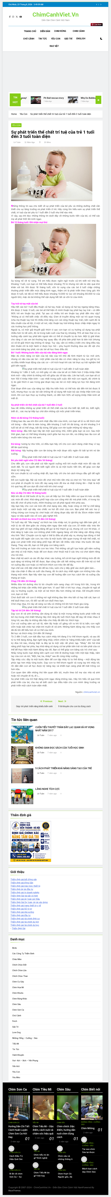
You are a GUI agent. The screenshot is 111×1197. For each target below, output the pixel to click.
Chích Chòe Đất (19, 965)
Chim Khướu (17, 993)
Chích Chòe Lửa (19, 970)
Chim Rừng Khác (19, 998)
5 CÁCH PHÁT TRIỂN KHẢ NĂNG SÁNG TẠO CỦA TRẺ (63, 768)
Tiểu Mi (15, 1043)
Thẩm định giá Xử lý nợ (21, 909)
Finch (14, 1021)
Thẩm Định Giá (18, 928)
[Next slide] (101, 4)
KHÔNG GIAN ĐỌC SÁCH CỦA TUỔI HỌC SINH (59, 747)
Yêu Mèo (16, 1077)
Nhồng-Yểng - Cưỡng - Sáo (91, 1123)
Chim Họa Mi (18, 987)
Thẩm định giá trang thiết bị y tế (25, 905)
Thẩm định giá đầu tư (20, 915)
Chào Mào (17, 959)
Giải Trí (68, 38)
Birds (14, 948)
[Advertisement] (55, 72)
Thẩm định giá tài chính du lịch (24, 922)
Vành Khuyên (18, 1055)
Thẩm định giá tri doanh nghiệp (24, 892)
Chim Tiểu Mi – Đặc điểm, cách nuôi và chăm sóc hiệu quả (43, 1130)
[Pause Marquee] (98, 100)
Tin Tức (42, 38)
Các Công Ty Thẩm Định (23, 953)
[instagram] (13, 16)
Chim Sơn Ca (18, 1010)
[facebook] (9, 16)
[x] (17, 16)
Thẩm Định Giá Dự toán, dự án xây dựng (29, 902)
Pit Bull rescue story (37, 98)
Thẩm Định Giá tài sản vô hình (24, 896)
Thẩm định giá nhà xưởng (22, 912)
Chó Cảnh (28, 38)
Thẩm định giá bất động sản (23, 879)
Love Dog (16, 1032)
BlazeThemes (14, 1190)
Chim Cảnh (79, 31)
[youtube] (21, 16)
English (80, 38)
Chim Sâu (16, 1004)
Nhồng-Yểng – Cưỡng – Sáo (24, 1038)
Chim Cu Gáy (18, 981)
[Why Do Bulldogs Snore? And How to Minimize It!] (56, 99)
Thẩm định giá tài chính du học (24, 925)
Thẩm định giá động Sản (21, 882)
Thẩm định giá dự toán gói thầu (25, 899)
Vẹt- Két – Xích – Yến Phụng (25, 1060)
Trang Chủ (30, 31)
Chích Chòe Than (20, 976)
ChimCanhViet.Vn (55, 14)
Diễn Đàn (45, 31)
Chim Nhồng (87, 1128)
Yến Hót (16, 1066)
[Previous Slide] (97, 4)
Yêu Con (55, 38)
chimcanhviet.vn (91, 692)
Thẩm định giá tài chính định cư (25, 918)
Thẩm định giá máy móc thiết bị (25, 886)
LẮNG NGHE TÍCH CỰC (47, 789)
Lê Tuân (17, 142)
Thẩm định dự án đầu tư (21, 889)
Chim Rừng (60, 31)
